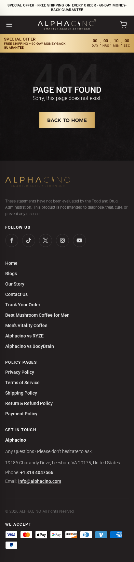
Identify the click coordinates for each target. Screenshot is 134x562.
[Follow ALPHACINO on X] (45, 240)
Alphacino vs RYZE (24, 335)
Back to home (67, 120)
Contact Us (16, 294)
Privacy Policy (19, 372)
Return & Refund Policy (29, 403)
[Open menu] (9, 25)
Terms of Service (22, 382)
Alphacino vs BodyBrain (29, 346)
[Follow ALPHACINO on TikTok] (28, 240)
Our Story (14, 284)
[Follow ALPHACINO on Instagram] (62, 240)
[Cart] (123, 24)
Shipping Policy (21, 393)
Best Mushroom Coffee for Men (37, 315)
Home (11, 263)
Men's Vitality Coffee (26, 325)
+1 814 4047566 (36, 472)
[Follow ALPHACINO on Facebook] (11, 240)
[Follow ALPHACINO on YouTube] (79, 240)
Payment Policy (21, 413)
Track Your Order (22, 304)
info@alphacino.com (39, 481)
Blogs (11, 273)
